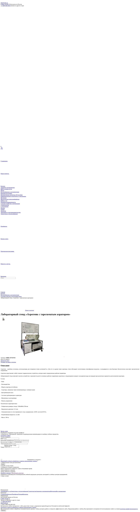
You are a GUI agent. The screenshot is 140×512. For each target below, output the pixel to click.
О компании (4, 494)
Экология (3, 211)
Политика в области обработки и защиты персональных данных (18, 507)
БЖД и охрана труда (6, 189)
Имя (2, 438)
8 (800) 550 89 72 (5, 4)
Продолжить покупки (18, 473)
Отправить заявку (6, 435)
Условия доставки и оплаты (8, 362)
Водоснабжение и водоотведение (10, 192)
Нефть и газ (4, 200)
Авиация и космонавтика (8, 187)
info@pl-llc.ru (4, 2)
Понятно (3, 510)
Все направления (61, 491)
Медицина (3, 198)
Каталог (9, 494)
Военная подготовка (6, 193)
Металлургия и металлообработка (10, 199)
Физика (3, 208)
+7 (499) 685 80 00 (6, 5)
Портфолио (15, 494)
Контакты (25, 494)
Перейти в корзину (6, 473)
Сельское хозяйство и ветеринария (10, 203)
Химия (2, 209)
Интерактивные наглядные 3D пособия (11, 195)
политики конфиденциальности (129, 509)
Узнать (3, 464)
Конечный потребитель (7, 440)
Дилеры (20, 494)
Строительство (5, 205)
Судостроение (4, 206)
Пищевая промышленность (8, 202)
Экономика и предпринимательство (11, 212)
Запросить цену (5, 360)
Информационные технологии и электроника (13, 196)
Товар (2, 447)
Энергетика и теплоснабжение (9, 214)
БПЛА (2, 190)
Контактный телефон (7, 442)
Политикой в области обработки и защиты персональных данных (19, 461)
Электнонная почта (6, 443)
